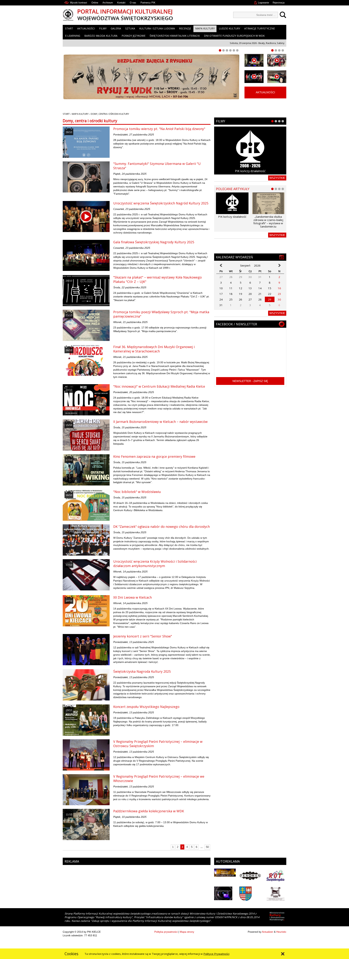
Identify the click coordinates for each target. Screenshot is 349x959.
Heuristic (281, 931)
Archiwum (108, 2)
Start (69, 28)
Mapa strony (187, 931)
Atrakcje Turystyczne (259, 28)
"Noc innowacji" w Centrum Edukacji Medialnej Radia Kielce (159, 386)
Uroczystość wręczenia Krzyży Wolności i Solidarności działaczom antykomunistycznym (155, 563)
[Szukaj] (282, 14)
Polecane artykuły (232, 189)
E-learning (72, 35)
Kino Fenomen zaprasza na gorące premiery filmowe (154, 456)
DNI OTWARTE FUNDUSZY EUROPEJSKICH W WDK (234, 35)
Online (94, 2)
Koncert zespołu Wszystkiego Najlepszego (146, 706)
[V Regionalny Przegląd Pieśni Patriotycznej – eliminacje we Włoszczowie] (86, 789)
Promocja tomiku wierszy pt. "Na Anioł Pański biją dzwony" (159, 129)
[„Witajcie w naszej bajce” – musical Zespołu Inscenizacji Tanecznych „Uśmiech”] (254, 76)
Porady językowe (133, 35)
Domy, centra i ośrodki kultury (110, 113)
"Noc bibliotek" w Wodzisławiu (137, 491)
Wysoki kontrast (78, 2)
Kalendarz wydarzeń (234, 257)
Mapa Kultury (205, 28)
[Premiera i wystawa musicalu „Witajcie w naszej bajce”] (276, 76)
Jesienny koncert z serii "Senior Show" (142, 636)
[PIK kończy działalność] (250, 150)
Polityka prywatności (166, 931)
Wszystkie (277, 177)
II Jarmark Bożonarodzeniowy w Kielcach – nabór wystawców (160, 421)
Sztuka (130, 28)
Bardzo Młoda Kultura (100, 35)
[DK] (86, 540)
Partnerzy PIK (148, 2)
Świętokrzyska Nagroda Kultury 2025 (142, 671)
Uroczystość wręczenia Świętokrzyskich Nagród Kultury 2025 (160, 203)
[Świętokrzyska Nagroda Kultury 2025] (86, 684)
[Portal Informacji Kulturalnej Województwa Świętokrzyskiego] (118, 15)
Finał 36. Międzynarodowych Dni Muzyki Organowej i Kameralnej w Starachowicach (154, 349)
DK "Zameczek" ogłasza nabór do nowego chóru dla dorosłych (161, 526)
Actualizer (267, 931)
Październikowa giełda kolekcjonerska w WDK (148, 811)
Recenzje (185, 28)
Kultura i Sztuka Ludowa (157, 28)
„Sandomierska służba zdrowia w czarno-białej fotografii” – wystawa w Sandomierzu (268, 221)
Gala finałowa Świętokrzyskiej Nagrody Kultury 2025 (153, 242)
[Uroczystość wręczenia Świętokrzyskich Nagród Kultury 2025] (86, 216)
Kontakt (121, 2)
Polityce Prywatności (216, 954)
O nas (133, 2)
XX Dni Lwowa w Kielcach (132, 597)
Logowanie (263, 2)
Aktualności (86, 28)
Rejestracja (278, 2)
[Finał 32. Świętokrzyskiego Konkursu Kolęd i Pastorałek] (254, 60)
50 (207, 846)
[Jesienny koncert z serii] (86, 649)
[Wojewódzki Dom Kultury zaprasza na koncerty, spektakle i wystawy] (276, 60)
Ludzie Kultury (229, 28)
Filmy (103, 28)
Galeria (116, 28)
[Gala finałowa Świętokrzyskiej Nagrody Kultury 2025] (86, 255)
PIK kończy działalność (250, 171)
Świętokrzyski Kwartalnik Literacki (175, 35)
